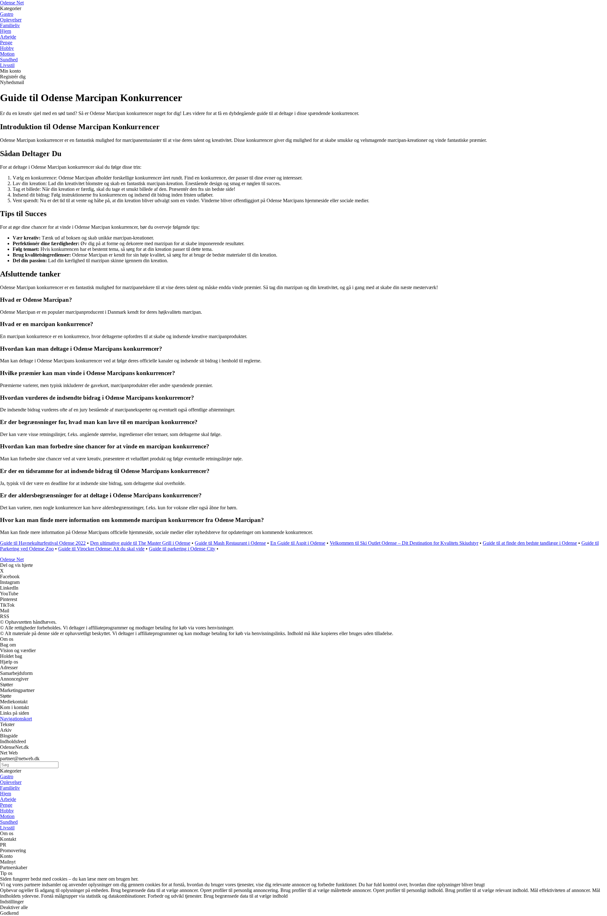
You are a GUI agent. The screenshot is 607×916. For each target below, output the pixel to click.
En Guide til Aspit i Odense (297, 543)
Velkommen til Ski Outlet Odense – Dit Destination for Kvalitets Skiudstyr (404, 543)
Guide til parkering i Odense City (182, 548)
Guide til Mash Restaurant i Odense (230, 543)
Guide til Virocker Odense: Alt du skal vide (101, 548)
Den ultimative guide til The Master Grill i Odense (140, 543)
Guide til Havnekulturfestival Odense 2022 (43, 543)
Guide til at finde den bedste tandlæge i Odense (530, 543)
